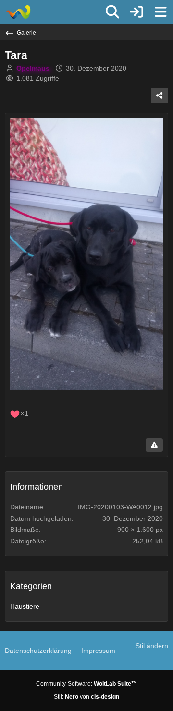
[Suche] (112, 12)
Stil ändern (152, 646)
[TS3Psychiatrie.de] (18, 12)
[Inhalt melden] (154, 445)
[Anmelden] (136, 12)
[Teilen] (159, 95)
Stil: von (86, 696)
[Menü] (160, 12)
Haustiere (24, 606)
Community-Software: (86, 683)
